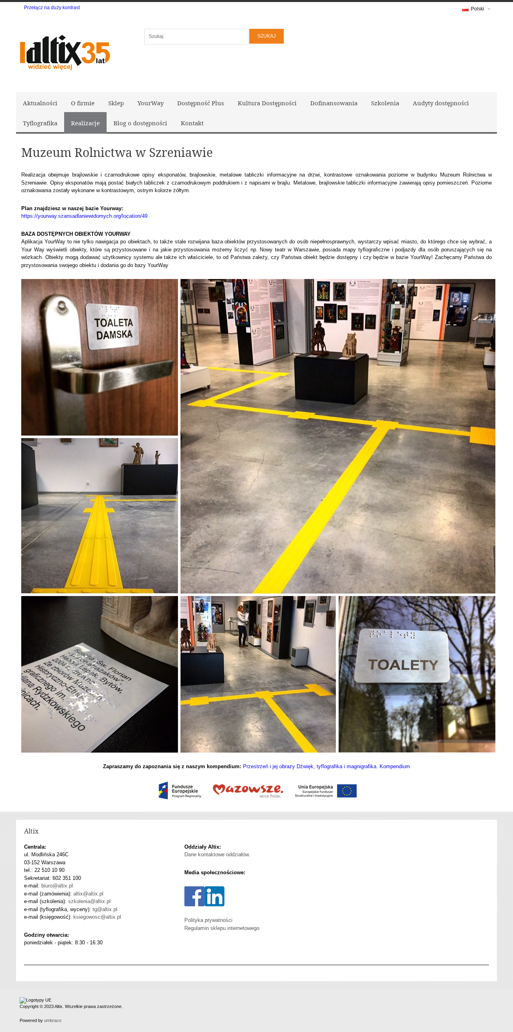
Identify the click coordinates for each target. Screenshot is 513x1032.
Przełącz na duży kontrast (52, 7)
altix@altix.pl (88, 894)
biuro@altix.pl (57, 886)
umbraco (52, 1020)
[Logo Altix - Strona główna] (64, 51)
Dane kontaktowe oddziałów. (217, 854)
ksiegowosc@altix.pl (97, 917)
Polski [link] (478, 9)
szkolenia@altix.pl (89, 901)
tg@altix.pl (105, 909)
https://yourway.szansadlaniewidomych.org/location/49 (84, 216)
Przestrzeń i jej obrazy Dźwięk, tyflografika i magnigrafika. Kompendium (326, 766)
